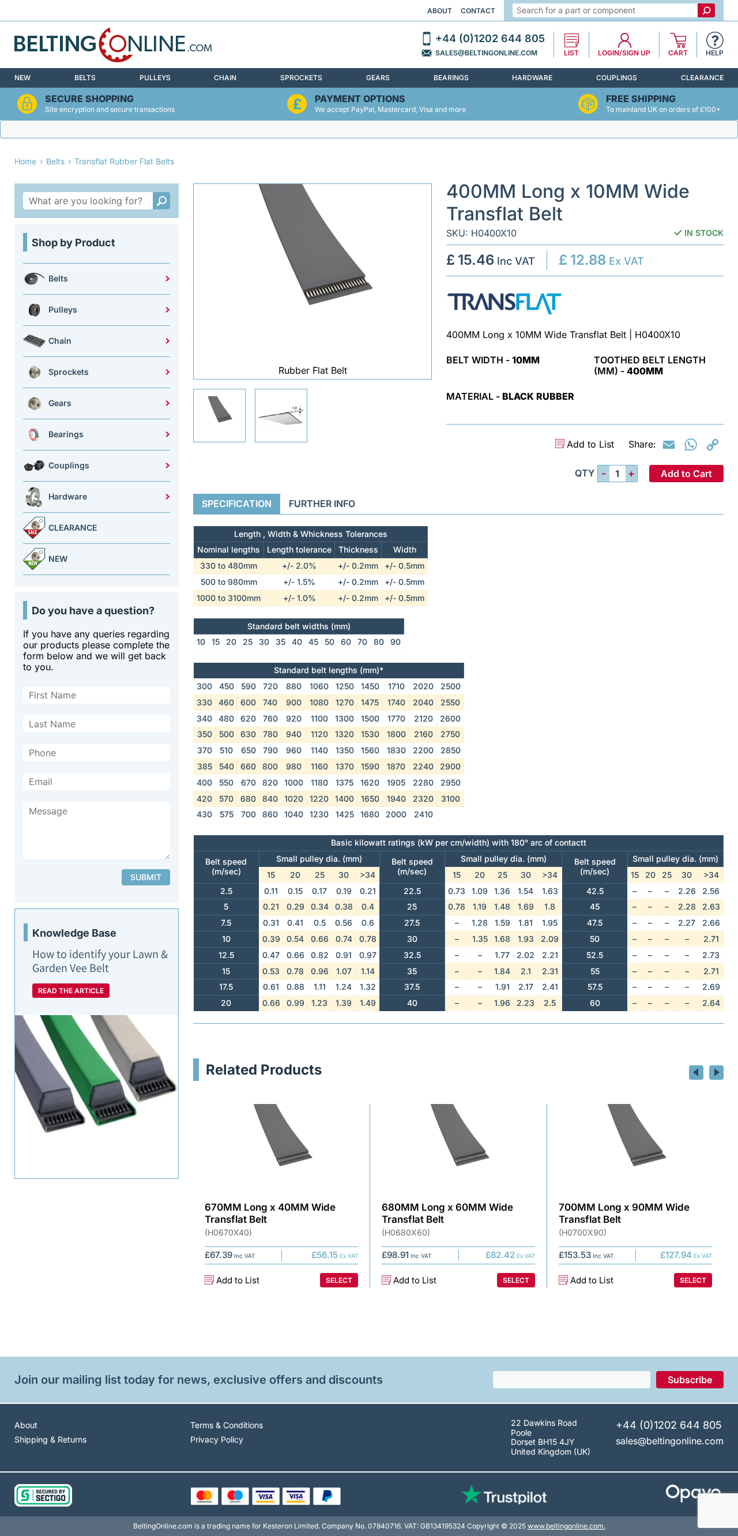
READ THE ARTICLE (71, 990)
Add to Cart (686, 473)
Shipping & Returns (50, 1439)
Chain (225, 77)
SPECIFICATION (237, 503)
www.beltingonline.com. (566, 1526)
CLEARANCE (702, 77)
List (571, 53)
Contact (478, 10)
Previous (696, 1072)
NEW (22, 77)
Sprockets (301, 77)
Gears (378, 77)
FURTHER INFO (322, 503)
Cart (678, 53)
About (439, 10)
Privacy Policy (216, 1439)
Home (25, 161)
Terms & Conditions (226, 1425)
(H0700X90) (583, 1232)
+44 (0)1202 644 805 (490, 39)
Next (716, 1072)
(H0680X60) (406, 1232)
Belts (85, 77)
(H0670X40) (228, 1232)
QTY (584, 473)
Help (715, 53)
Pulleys (155, 77)
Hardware (532, 77)
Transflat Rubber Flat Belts (124, 161)
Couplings (616, 77)
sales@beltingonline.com (486, 53)
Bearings (451, 77)
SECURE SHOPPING (89, 98)
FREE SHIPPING (641, 98)
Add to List (590, 444)
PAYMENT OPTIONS (360, 98)
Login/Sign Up (624, 53)
